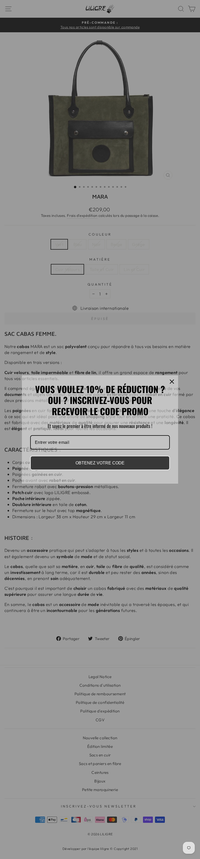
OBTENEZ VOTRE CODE (100, 463)
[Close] (172, 381)
